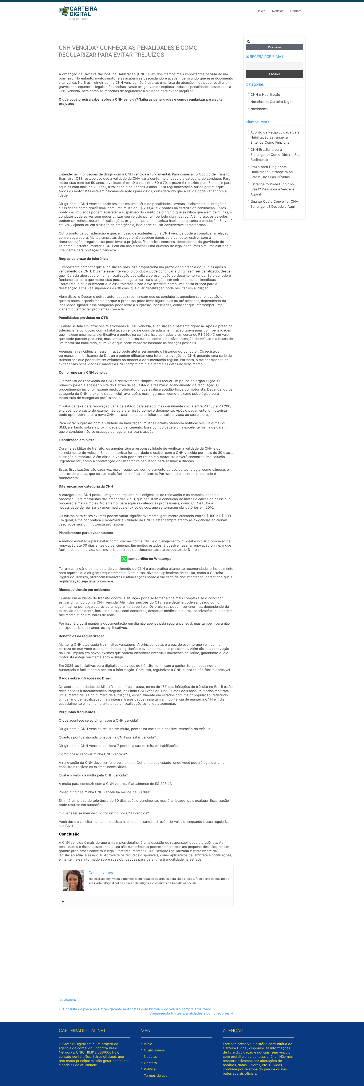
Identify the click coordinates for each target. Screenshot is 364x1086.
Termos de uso (155, 1075)
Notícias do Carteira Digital (272, 102)
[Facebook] (63, 902)
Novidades (67, 999)
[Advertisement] (146, 139)
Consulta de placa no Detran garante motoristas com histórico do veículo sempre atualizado (135, 1009)
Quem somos (154, 1050)
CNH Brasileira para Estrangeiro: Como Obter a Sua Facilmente (275, 154)
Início (261, 11)
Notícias (278, 11)
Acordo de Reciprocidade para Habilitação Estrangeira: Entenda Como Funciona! (275, 137)
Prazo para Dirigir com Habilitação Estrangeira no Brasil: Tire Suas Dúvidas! (271, 172)
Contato (296, 11)
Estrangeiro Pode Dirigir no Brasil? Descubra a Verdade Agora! (272, 189)
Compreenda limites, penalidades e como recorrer (191, 1013)
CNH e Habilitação (265, 94)
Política (150, 1069)
